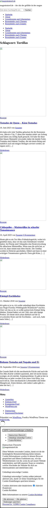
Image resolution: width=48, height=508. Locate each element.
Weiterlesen (4, 150)
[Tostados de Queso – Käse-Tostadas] (23, 115)
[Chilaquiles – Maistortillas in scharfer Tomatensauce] (23, 220)
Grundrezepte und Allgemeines (17, 19)
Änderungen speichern (11, 502)
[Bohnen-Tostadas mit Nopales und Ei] (23, 355)
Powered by (18, 504)
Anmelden (9, 399)
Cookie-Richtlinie (35, 495)
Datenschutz (10, 411)
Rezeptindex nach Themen (16, 21)
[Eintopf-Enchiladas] (23, 289)
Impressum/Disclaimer (14, 413)
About (7, 17)
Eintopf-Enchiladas (10, 296)
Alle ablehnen (21, 499)
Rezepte (3, 118)
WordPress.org (11, 406)
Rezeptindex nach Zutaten (15, 24)
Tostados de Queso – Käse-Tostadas (18, 123)
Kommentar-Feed (12, 404)
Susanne (18, 128)
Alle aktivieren (8, 499)
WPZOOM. (5, 420)
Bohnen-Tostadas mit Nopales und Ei (19, 362)
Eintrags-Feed (10, 402)
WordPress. (17, 417)
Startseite (8, 14)
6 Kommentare (29, 235)
